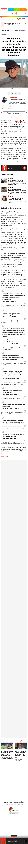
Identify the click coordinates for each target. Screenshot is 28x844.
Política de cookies (8, 802)
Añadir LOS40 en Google (15, 113)
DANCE (16, 9)
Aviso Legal (4, 801)
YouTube (11, 768)
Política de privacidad (21, 801)
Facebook (8, 93)
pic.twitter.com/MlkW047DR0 (11, 378)
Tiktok (8, 768)
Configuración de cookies (19, 802)
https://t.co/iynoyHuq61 (13, 424)
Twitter (12, 93)
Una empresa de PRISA (14, 809)
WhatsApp (15, 93)
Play (26, 841)
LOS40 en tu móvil (9, 804)
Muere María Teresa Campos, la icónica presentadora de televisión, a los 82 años (20, 754)
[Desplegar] (14, 835)
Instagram (4, 768)
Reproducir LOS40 (24, 168)
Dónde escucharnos (19, 804)
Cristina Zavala (13, 97)
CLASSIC (11, 9)
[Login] (25, 13)
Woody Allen (4, 456)
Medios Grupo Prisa (14, 813)
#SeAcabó (10, 342)
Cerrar (25, 23)
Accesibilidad (12, 801)
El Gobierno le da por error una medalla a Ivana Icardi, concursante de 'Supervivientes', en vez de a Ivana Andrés (7, 754)
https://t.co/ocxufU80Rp (9, 317)
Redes (7, 34)
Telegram (19, 93)
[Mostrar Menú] (2, 14)
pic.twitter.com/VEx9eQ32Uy (11, 343)
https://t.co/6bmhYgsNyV (9, 438)
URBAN (22, 9)
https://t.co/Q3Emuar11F (9, 301)
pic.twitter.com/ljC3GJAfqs (10, 408)
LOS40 (3, 9)
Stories (23, 768)
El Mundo (7, 218)
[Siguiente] (25, 30)
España (3, 19)
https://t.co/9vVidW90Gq (10, 394)
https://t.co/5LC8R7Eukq (9, 359)
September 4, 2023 (6, 307)
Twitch (20, 768)
